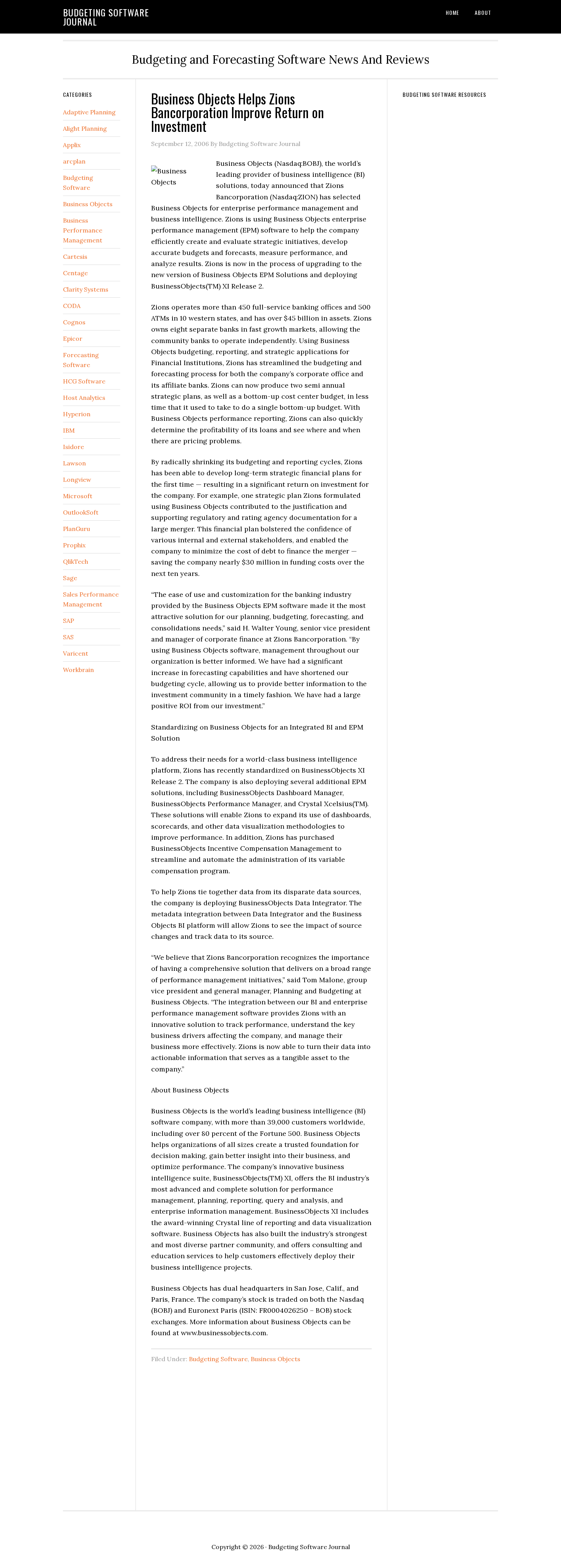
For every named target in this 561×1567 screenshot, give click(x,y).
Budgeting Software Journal (106, 16)
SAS (68, 637)
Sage (70, 578)
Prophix (74, 545)
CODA (72, 306)
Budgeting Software (218, 1359)
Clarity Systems (85, 289)
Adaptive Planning (89, 112)
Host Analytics (84, 397)
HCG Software (84, 381)
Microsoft (77, 496)
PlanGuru (76, 528)
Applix (72, 145)
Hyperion (76, 414)
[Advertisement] (261, 1432)
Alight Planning (85, 128)
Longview (77, 479)
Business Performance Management (82, 230)
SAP (68, 620)
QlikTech (75, 561)
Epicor (72, 338)
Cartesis (75, 256)
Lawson (74, 463)
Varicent (75, 653)
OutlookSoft (80, 512)
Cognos (74, 322)
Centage (75, 273)
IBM (69, 430)
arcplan (74, 161)
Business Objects (275, 1359)
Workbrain (78, 670)
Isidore (73, 447)
